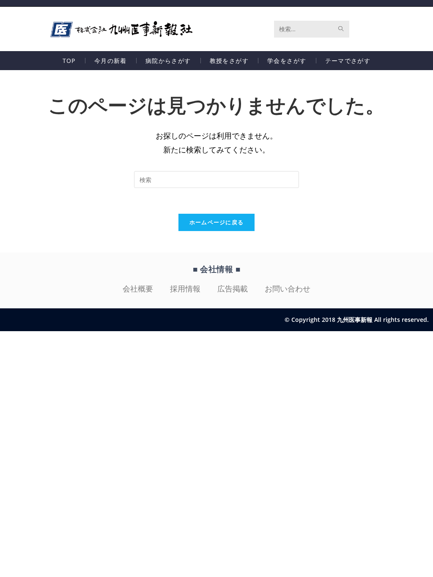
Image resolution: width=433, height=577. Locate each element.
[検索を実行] (341, 29)
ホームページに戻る (216, 222)
